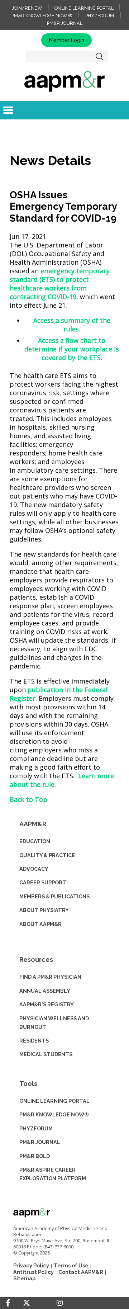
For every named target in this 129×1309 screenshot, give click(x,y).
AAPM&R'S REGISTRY (46, 1004)
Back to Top (28, 799)
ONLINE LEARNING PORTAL (54, 1101)
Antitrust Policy (33, 1272)
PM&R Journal (64, 23)
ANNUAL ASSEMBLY (44, 991)
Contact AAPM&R (80, 1272)
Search (99, 56)
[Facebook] (8, 1303)
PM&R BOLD (34, 1156)
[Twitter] (26, 1303)
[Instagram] (60, 1303)
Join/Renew (27, 8)
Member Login (66, 40)
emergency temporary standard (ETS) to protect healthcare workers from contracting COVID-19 (60, 283)
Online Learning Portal (84, 8)
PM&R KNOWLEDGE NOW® (54, 1114)
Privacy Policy (31, 1265)
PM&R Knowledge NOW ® (41, 15)
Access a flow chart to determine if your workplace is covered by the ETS (71, 349)
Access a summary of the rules (71, 324)
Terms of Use (71, 1265)
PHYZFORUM (36, 1128)
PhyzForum (99, 15)
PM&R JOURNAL (39, 1142)
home (64, 81)
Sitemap (24, 1278)
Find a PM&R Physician (50, 977)
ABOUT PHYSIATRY (44, 910)
